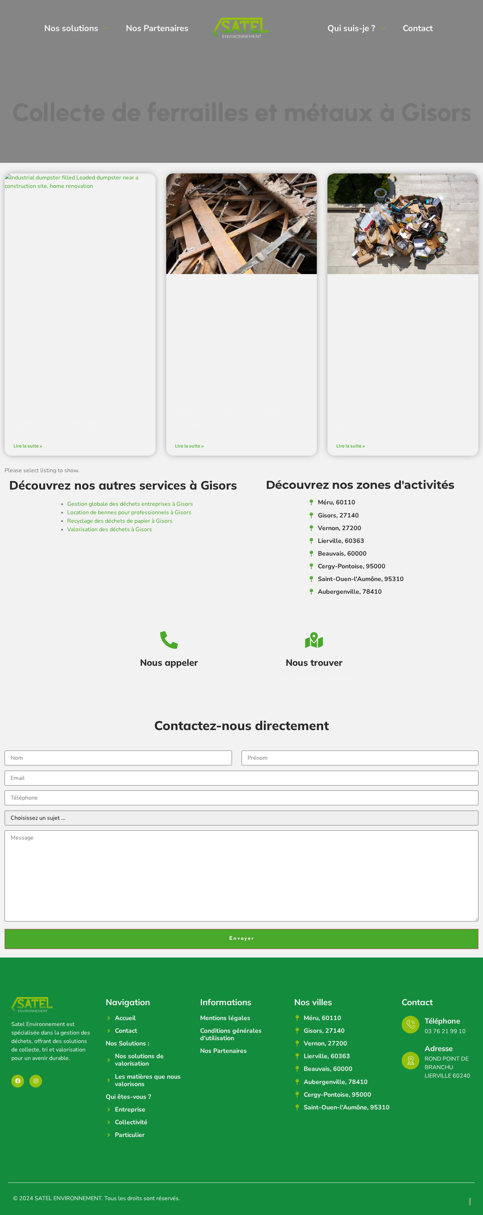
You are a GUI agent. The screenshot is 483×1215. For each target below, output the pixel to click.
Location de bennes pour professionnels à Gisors (129, 512)
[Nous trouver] (314, 640)
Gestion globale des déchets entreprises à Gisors (130, 504)
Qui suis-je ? (351, 28)
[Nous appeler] (169, 640)
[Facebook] (17, 1081)
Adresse (439, 1048)
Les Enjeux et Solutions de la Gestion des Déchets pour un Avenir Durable (76, 398)
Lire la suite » (27, 446)
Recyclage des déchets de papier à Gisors (120, 521)
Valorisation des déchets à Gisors (109, 529)
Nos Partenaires (157, 28)
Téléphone (442, 1020)
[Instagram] (35, 1081)
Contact (418, 28)
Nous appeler (169, 662)
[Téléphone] (410, 1024)
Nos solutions (71, 28)
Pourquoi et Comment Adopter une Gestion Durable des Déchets (400, 398)
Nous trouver (314, 662)
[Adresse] (410, 1060)
